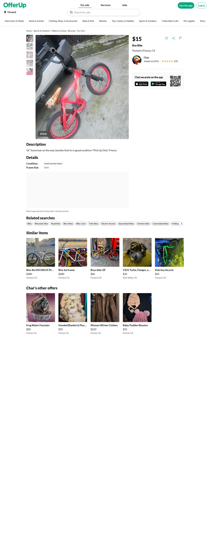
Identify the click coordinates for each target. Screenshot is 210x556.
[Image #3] (29, 55)
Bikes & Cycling (59, 31)
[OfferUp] (14, 5)
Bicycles (71, 31)
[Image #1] (29, 38)
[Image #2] (29, 46)
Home (29, 31)
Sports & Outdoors (42, 31)
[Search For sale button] (71, 12)
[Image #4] (29, 63)
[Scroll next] (181, 223)
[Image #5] (29, 71)
